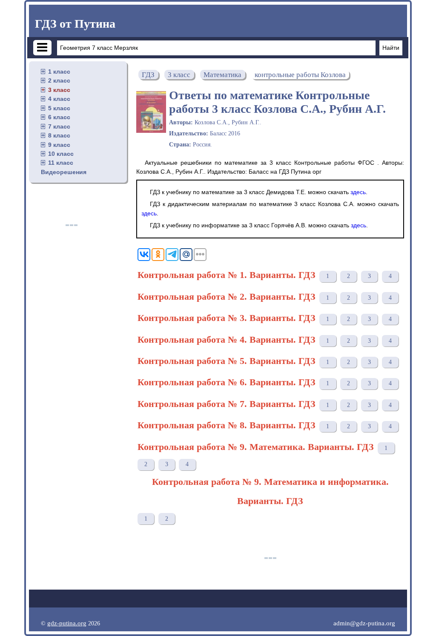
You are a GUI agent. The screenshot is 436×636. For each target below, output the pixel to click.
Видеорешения (63, 172)
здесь (358, 192)
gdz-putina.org (66, 623)
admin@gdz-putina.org (364, 623)
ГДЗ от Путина (75, 23)
